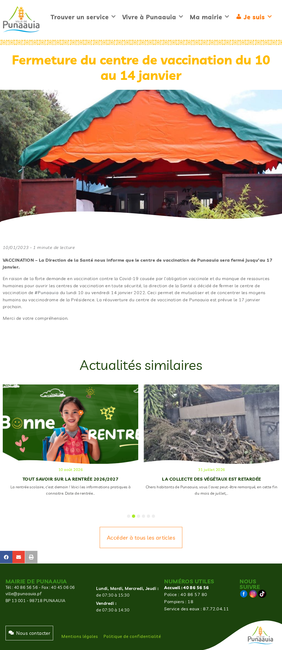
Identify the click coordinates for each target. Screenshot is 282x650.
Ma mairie (206, 17)
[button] (6, 557)
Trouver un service (80, 17)
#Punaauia (47, 292)
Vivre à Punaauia (149, 17)
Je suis (254, 17)
